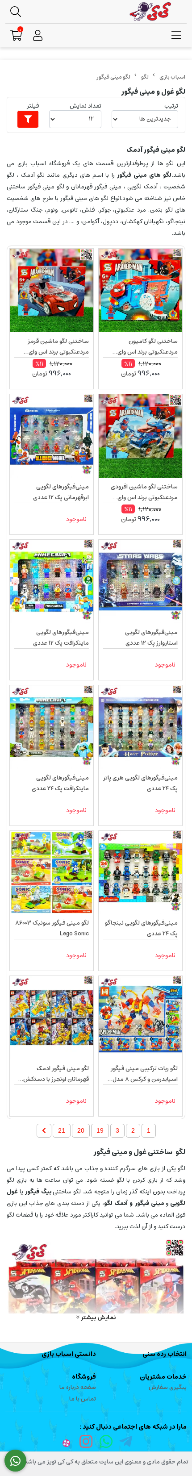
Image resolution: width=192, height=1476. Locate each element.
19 (100, 1130)
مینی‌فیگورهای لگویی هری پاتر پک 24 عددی (140, 783)
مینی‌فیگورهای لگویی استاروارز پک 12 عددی (151, 637)
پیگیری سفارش (168, 1387)
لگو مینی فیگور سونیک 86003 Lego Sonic (52, 928)
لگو (145, 77)
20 (80, 1130)
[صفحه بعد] (44, 1131)
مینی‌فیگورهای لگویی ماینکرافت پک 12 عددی (61, 637)
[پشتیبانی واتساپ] (15, 1461)
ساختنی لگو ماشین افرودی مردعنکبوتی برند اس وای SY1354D (144, 492)
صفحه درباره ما (77, 1387)
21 (61, 1130)
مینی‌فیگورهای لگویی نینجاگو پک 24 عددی (141, 928)
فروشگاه (84, 1377)
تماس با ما (82, 1399)
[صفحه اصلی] (172, 77)
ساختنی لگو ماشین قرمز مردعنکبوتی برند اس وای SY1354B (58, 347)
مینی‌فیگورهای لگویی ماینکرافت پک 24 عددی (60, 783)
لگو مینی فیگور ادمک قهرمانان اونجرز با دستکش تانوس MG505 (56, 1074)
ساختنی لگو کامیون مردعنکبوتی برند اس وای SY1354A (147, 347)
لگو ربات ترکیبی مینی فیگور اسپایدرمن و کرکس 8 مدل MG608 (144, 1074)
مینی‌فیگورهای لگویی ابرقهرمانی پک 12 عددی (61, 492)
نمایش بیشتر (97, 1317)
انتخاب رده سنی (164, 1354)
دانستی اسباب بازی (69, 1354)
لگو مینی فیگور (113, 77)
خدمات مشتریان (163, 1377)
